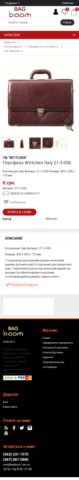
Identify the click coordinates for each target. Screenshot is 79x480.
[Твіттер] (22, 428)
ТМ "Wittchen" (15, 158)
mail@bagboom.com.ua (16, 464)
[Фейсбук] (14, 428)
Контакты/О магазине (55, 347)
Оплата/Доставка (53, 352)
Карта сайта (10, 406)
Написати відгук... (25, 284)
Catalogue (12, 35)
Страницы (68, 3)
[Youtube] (6, 433)
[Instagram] (30, 428)
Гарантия (48, 357)
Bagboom (11, 3)
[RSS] (6, 428)
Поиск (67, 22)
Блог (5, 402)
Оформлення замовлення (58, 342)
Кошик (46, 338)
